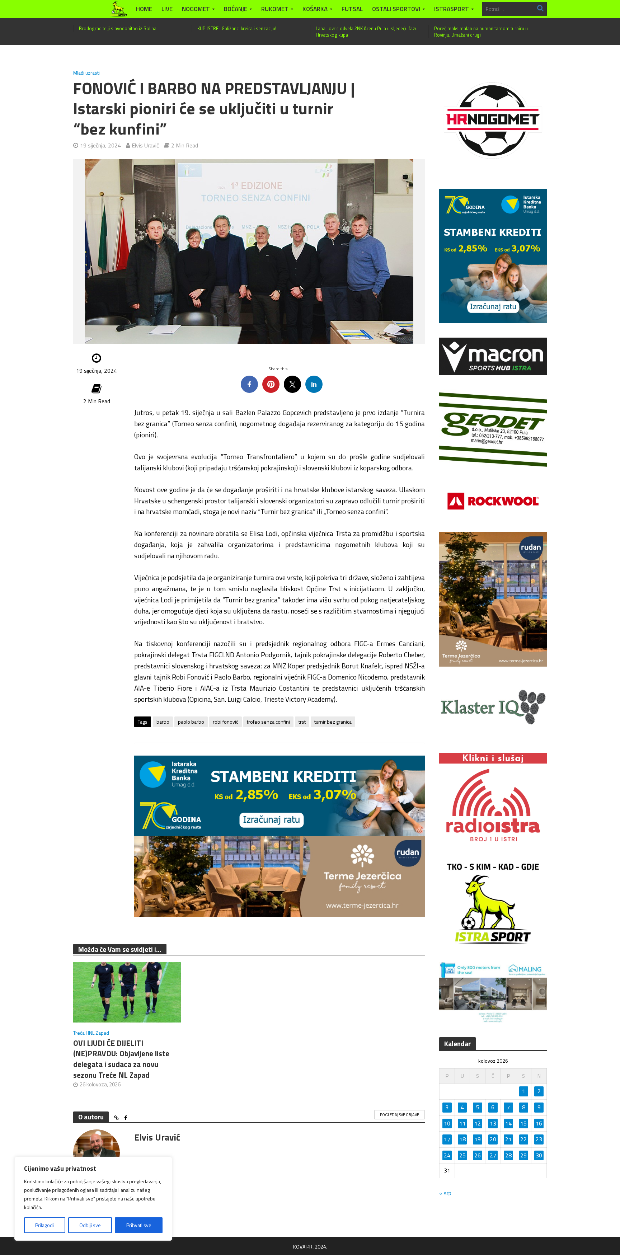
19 (477, 1139)
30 (539, 1155)
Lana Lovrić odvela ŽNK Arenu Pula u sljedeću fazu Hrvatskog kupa (367, 31)
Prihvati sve (138, 1225)
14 (508, 1123)
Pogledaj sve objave (399, 1115)
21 (508, 1139)
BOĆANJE (235, 9)
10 (447, 1123)
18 (462, 1139)
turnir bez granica (333, 721)
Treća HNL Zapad (91, 1033)
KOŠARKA (315, 9)
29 (523, 1155)
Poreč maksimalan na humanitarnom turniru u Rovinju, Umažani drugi (481, 31)
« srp (445, 1193)
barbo (162, 721)
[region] (93, 1199)
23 (539, 1139)
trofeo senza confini (268, 721)
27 (493, 1155)
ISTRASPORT (451, 9)
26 (477, 1155)
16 (539, 1123)
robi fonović (225, 721)
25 (462, 1155)
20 (493, 1139)
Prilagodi (44, 1225)
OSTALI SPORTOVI (396, 9)
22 (523, 1139)
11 (462, 1123)
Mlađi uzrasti (86, 72)
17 (447, 1139)
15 (523, 1123)
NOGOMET (196, 9)
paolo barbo (191, 721)
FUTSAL (352, 9)
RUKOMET (274, 9)
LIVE (167, 9)
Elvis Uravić (145, 145)
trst (302, 721)
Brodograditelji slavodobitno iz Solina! (118, 28)
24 (447, 1155)
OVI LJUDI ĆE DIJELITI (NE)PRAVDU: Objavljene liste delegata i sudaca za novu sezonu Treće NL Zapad (121, 1059)
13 (493, 1123)
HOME (144, 9)
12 (477, 1123)
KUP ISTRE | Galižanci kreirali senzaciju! (236, 28)
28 (508, 1155)
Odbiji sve (90, 1225)
